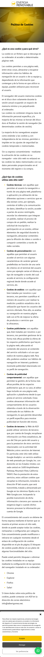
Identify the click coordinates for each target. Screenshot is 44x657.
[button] (40, 614)
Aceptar (22, 638)
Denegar (22, 645)
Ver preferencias (22, 651)
